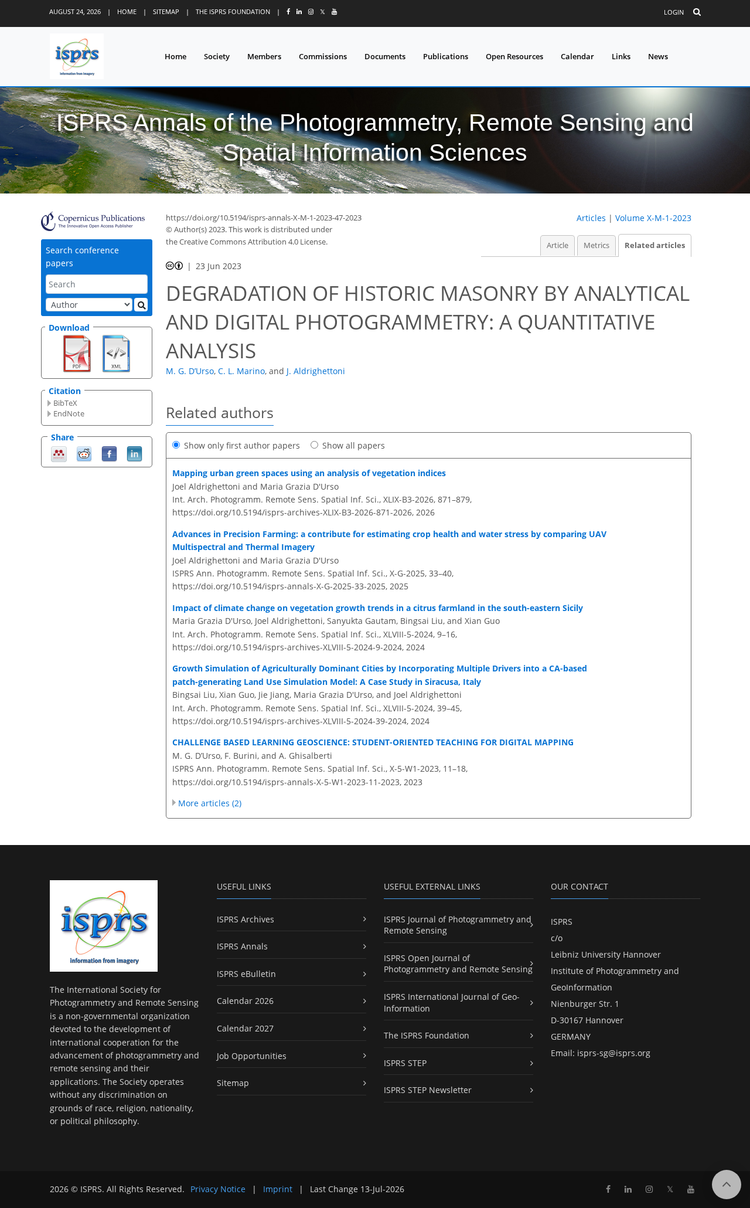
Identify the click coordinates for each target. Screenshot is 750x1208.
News (658, 56)
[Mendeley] (59, 453)
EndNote (68, 413)
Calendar (577, 56)
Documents (384, 56)
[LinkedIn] (134, 453)
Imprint (277, 1189)
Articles (591, 217)
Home (127, 11)
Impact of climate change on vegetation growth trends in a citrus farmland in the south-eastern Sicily (377, 607)
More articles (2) (209, 803)
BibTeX (65, 403)
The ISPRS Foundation (233, 11)
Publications (445, 56)
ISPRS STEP (405, 1062)
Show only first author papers (242, 445)
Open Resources (514, 56)
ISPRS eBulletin (246, 973)
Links (621, 56)
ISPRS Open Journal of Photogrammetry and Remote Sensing (458, 963)
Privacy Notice (218, 1189)
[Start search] (141, 304)
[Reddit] (84, 453)
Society (217, 56)
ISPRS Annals (242, 946)
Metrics (596, 245)
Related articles (655, 245)
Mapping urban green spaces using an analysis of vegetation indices (309, 473)
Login (674, 12)
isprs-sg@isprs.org (613, 1052)
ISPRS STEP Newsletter (428, 1089)
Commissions (323, 56)
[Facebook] (109, 453)
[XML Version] (116, 352)
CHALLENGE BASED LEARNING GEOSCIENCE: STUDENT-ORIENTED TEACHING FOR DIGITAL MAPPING (373, 742)
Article (557, 245)
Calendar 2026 (245, 1000)
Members (264, 56)
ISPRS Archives (245, 919)
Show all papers (353, 445)
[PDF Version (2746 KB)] (77, 352)
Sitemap (166, 11)
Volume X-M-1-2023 (653, 217)
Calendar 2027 (245, 1028)
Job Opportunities (252, 1055)
